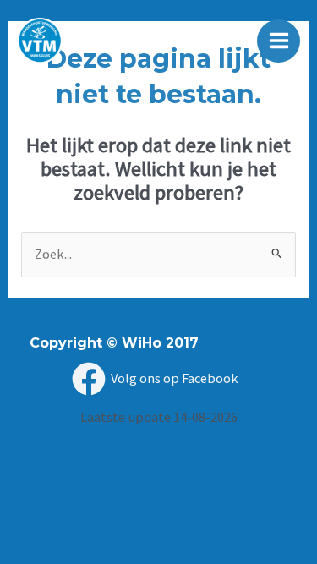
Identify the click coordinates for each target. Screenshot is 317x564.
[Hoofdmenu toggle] (278, 41)
